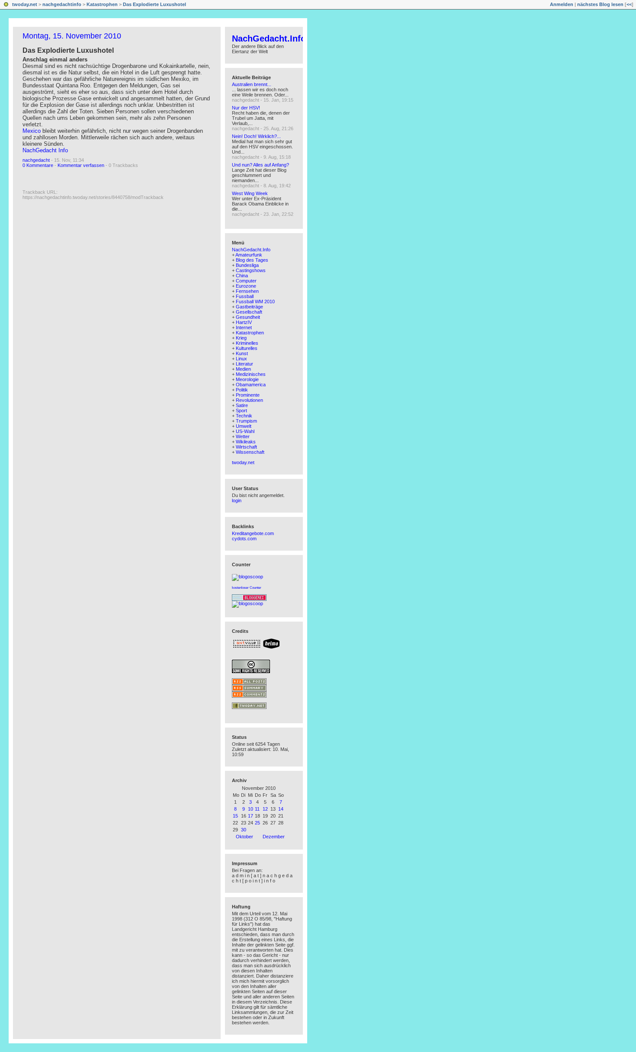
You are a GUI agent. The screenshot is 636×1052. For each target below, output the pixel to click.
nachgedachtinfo (61, 4)
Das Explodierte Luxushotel (154, 4)
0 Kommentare (37, 165)
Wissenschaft (250, 452)
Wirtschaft (246, 446)
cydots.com (244, 538)
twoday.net (24, 4)
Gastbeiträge (249, 306)
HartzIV (244, 322)
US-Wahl (245, 431)
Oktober (244, 836)
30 (243, 829)
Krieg (241, 337)
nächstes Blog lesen (600, 4)
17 (250, 815)
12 (265, 808)
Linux (241, 358)
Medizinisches (251, 374)
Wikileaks (246, 441)
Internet (244, 327)
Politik (242, 389)
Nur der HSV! (246, 107)
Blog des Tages (252, 260)
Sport (241, 410)
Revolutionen (249, 400)
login (236, 500)
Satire (242, 405)
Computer (246, 280)
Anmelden (561, 4)
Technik (244, 415)
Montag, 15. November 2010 (71, 36)
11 (257, 808)
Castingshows (251, 270)
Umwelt (243, 426)
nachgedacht (36, 160)
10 (250, 808)
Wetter (243, 436)
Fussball (245, 296)
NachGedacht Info (45, 150)
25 (257, 822)
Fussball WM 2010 (255, 301)
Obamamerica (251, 384)
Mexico (31, 131)
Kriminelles (247, 343)
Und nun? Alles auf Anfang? (260, 164)
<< (629, 4)
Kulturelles (246, 348)
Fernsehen (247, 291)
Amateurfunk (248, 254)
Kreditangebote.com (253, 533)
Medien (243, 369)
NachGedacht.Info (269, 38)
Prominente (248, 395)
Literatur (244, 363)
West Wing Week (250, 193)
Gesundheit (248, 317)
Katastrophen (102, 4)
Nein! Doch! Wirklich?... (256, 136)
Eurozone (246, 286)
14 (280, 808)
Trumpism (246, 420)
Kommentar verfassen (81, 165)
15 (235, 815)
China (242, 275)
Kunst (242, 353)
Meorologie (247, 379)
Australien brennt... (251, 84)
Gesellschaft (249, 311)
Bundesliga (247, 265)
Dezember (274, 836)
